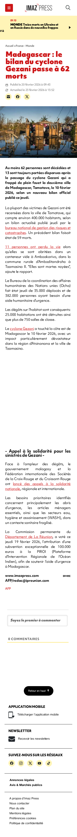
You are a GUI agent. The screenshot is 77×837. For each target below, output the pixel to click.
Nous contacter (19, 803)
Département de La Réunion (28, 536)
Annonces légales (22, 780)
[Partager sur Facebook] (17, 96)
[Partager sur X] (27, 96)
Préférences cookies (22, 818)
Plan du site (16, 808)
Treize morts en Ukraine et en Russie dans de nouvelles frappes (28, 26)
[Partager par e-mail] (8, 96)
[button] (9, 8)
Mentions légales (20, 813)
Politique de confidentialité (26, 823)
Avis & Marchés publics (26, 785)
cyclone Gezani (22, 328)
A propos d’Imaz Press (24, 798)
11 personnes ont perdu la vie (32, 246)
